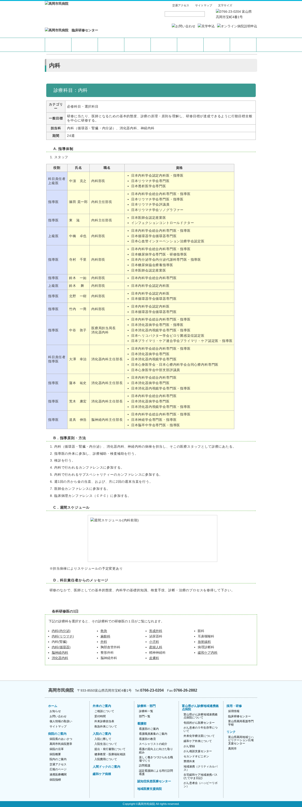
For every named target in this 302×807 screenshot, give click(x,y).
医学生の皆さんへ (111, 45)
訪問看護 (144, 765)
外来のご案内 (102, 706)
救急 (104, 631)
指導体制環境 (164, 45)
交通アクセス (180, 5)
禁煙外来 (189, 761)
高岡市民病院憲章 (61, 744)
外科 (104, 642)
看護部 (142, 723)
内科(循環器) (61, 647)
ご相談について (104, 711)
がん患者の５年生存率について (201, 729)
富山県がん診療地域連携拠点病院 (200, 707)
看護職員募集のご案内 (153, 733)
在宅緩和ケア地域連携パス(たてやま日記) (201, 776)
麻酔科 (105, 636)
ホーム (52, 706)
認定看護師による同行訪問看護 (156, 772)
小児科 (154, 642)
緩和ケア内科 (208, 652)
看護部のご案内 (149, 728)
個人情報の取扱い (61, 721)
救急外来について (105, 726)
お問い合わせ (58, 716)
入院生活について (105, 744)
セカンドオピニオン (196, 756)
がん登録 (189, 746)
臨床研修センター (239, 716)
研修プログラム (84, 45)
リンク (231, 732)
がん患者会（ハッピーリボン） (201, 784)
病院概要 (55, 754)
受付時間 (100, 716)
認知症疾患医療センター (154, 781)
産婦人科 (155, 647)
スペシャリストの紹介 (153, 744)
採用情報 (233, 711)
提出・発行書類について (110, 749)
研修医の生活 (190, 45)
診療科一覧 (146, 711)
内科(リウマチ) (63, 636)
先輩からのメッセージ (137, 45)
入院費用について (105, 759)
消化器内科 (60, 658)
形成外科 (155, 631)
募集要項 (217, 45)
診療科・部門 (146, 706)
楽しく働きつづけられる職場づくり (156, 759)
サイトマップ (203, 5)
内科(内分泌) (61, 631)
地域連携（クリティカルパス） (201, 768)
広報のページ (58, 769)
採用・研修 (234, 706)
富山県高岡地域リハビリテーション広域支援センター (241, 740)
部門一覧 (144, 716)
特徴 (58, 45)
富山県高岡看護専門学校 (241, 723)
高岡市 (232, 748)
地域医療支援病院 (149, 789)
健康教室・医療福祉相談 (110, 754)
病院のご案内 (57, 733)
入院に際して (102, 739)
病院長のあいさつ (61, 739)
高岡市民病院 (146, 804)
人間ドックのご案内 (106, 766)
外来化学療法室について (199, 736)
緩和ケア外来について (198, 741)
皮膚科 (154, 658)
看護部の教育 (147, 739)
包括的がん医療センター (199, 722)
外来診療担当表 (104, 721)
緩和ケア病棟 (102, 774)
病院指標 (55, 779)
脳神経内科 (60, 652)
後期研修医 (243, 45)
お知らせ (55, 711)
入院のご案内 (102, 733)
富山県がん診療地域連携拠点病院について (201, 716)
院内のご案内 (58, 759)
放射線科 (204, 642)
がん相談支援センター (198, 751)
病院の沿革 (57, 749)
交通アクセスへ (236, 690)
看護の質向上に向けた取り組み (156, 750)
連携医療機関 (58, 774)
